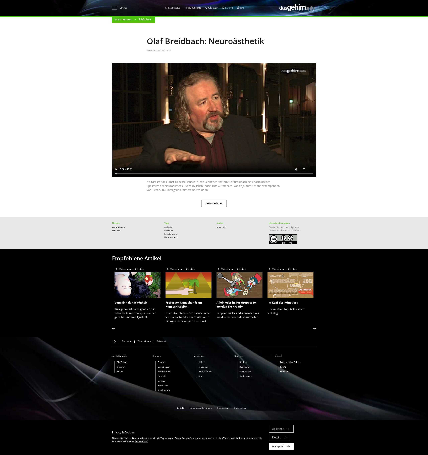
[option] (137, 292)
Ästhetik (168, 227)
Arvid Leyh (221, 227)
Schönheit (144, 19)
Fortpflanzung (170, 234)
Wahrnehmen (123, 19)
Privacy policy (141, 440)
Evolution (168, 230)
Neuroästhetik (171, 237)
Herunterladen (214, 203)
